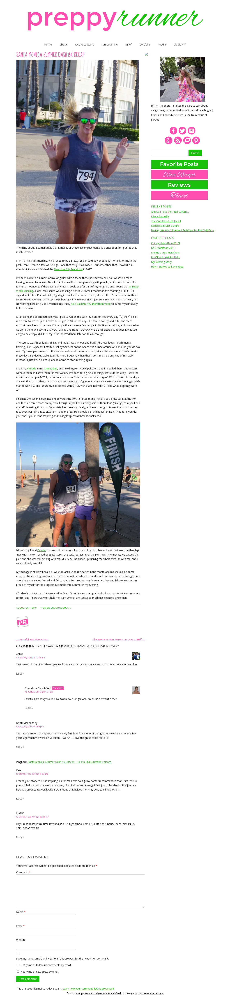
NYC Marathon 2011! (163, 248)
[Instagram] (191, 134)
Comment (23, 872)
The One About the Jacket (166, 221)
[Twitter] (182, 134)
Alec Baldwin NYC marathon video (91, 303)
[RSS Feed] (178, 143)
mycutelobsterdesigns (151, 993)
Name (21, 912)
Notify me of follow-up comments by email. (45, 965)
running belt (50, 368)
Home (48, 44)
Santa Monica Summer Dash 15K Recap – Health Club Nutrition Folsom (69, 762)
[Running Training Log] (187, 143)
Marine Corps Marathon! (165, 252)
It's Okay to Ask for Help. (165, 257)
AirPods (31, 368)
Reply (19, 673)
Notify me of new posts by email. (39, 971)
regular (64, 607)
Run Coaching (110, 44)
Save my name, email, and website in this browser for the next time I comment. (62, 958)
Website (21, 940)
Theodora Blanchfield (38, 688)
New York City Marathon (68, 269)
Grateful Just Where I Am (32, 639)
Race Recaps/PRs (84, 44)
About (63, 44)
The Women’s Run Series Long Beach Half (119, 639)
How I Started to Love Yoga (167, 266)
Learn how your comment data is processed (88, 988)
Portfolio (145, 44)
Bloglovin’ (180, 44)
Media (162, 44)
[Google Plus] (168, 143)
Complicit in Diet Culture (165, 225)
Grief (129, 44)
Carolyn (41, 550)
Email (20, 926)
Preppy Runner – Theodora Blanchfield (98, 993)
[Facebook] (173, 134)
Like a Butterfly (160, 216)
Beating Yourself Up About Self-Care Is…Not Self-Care (182, 230)
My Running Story (161, 262)
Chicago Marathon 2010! (165, 243)
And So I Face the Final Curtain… (170, 211)
